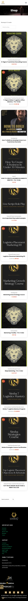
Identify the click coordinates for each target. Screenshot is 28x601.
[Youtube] (18, 592)
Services (4, 528)
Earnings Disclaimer (21, 597)
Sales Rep (4, 551)
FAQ (3, 553)
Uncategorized (14, 138)
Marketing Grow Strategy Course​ (14, 295)
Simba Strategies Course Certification (14, 447)
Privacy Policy (5, 544)
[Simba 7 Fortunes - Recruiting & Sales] (3, 2)
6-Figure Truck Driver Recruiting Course (14, 62)
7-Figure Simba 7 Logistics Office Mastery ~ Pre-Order (14, 101)
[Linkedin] (22, 592)
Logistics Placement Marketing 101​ (14, 256)
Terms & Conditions (7, 546)
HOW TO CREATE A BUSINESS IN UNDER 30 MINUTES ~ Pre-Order (14, 179)
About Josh (5, 531)
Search (13, 499)
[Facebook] (6, 592)
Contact (4, 543)
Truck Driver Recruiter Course (14, 60)
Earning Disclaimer (6, 548)
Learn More (24, 31)
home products (7, 98)
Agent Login (5, 550)
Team (3, 535)
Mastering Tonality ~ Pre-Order (14, 333)
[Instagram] (14, 592)
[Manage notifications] (3, 598)
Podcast (4, 530)
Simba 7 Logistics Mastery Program (14, 409)
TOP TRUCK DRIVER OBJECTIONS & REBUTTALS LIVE (14, 486)
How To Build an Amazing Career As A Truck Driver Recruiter (14, 141)
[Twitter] (10, 592)
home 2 (14, 176)
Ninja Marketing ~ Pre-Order (14, 371)
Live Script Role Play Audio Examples (14, 218)
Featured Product (10, 216)
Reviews (4, 533)
